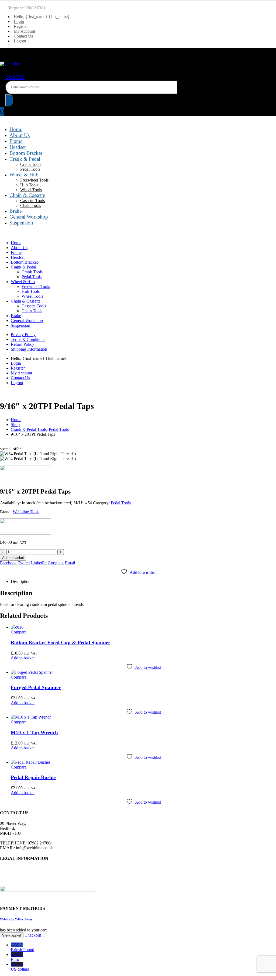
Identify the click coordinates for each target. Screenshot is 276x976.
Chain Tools (30, 205)
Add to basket (13, 558)
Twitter (24, 563)
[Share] (246, 6)
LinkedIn (39, 563)
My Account (24, 31)
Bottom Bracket (25, 153)
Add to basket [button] (22, 658)
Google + (56, 563)
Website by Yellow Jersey (16, 919)
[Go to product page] (143, 627)
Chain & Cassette (27, 195)
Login (19, 21)
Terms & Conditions (28, 339)
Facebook (8, 563)
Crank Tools (30, 164)
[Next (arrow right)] (266, 488)
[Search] (9, 100)
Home (15, 129)
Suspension (21, 223)
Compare (18, 632)
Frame (15, 141)
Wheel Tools (31, 189)
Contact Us (23, 36)
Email (70, 563)
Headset (17, 147)
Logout (20, 41)
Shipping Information (29, 349)
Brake (15, 211)
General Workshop (28, 217)
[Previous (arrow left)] (9, 488)
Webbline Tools (26, 511)
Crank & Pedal (24, 159)
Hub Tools (29, 185)
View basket (11, 935)
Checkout (33, 935)
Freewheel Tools (34, 180)
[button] (15, 76)
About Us (19, 135)
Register (21, 26)
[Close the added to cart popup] (44, 936)
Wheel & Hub (24, 174)
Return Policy (22, 344)
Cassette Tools (32, 200)
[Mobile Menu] (5, 50)
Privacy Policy (23, 334)
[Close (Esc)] (258, 6)
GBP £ (22, 947)
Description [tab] (20, 581)
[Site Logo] (10, 64)
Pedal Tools (30, 169)
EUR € (17, 957)
